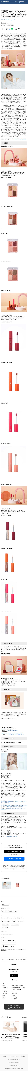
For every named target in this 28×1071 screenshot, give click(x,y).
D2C (14, 921)
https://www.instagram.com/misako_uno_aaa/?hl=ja (13, 805)
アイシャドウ (5, 924)
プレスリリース (10, 959)
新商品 (8, 921)
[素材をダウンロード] (16, 29)
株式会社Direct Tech (20, 959)
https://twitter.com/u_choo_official (16, 734)
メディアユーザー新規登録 (14, 858)
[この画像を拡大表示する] (6, 885)
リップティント (15, 924)
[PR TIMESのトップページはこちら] (6, 1)
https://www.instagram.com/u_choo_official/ (11, 733)
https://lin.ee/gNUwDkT (12, 730)
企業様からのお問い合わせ (14, 1062)
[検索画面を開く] (26, 2)
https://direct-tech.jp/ (12, 836)
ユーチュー (11, 918)
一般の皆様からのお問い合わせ (14, 1065)
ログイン (17, 1)
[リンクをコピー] (19, 29)
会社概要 (5, 1056)
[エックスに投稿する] (6, 29)
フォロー (14, 975)
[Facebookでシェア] (9, 29)
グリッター (5, 927)
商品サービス (5, 904)
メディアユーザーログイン (14, 851)
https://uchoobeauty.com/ (7, 19)
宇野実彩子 (19, 918)
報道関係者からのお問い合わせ (14, 1059)
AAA (3, 921)
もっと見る (24, 1017)
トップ (3, 959)
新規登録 (22, 1)
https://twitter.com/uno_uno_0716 (15, 806)
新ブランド (20, 921)
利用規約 (23, 1056)
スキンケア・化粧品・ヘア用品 (9, 911)
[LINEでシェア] (12, 29)
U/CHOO (4, 918)
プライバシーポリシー (14, 1056)
